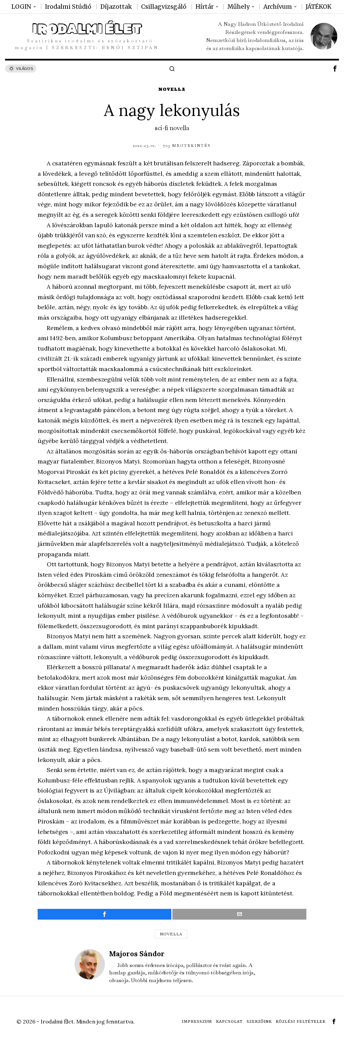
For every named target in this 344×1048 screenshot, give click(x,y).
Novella (171, 89)
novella (171, 933)
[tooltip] (335, 69)
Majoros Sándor (137, 953)
